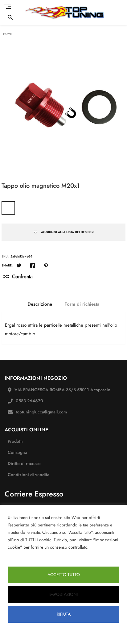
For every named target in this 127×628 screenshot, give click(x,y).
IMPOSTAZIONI (63, 594)
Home (7, 34)
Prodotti (15, 441)
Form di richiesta (82, 304)
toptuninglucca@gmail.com (41, 412)
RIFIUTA (64, 614)
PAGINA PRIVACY (26, 555)
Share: (7, 265)
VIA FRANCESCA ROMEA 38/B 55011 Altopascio (62, 390)
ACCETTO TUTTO (63, 575)
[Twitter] (18, 266)
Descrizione (39, 304)
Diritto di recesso (24, 464)
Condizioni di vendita (28, 475)
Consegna (17, 452)
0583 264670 (29, 401)
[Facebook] (32, 266)
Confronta (22, 276)
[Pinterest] (46, 266)
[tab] (39, 304)
